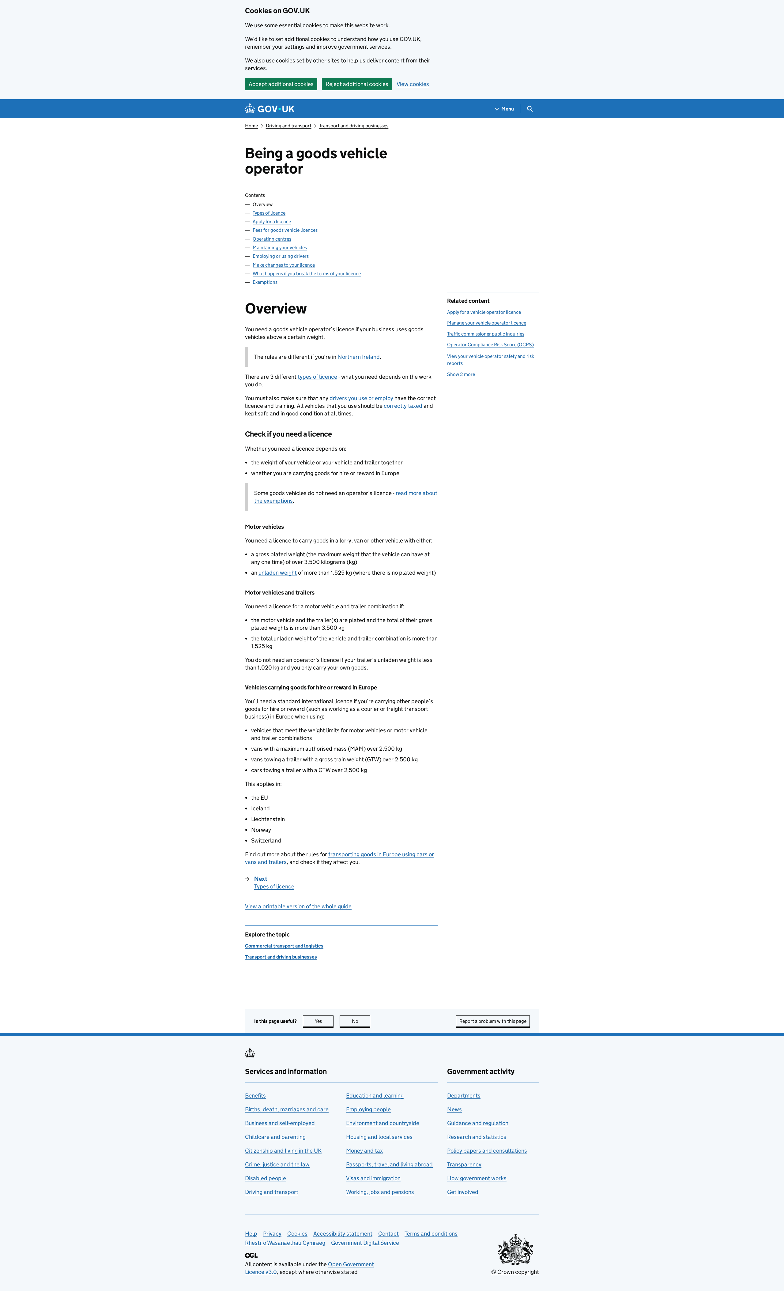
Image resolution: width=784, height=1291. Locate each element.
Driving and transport (288, 126)
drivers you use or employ (361, 398)
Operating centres (272, 239)
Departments (464, 1095)
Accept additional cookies (281, 84)
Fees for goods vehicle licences (285, 230)
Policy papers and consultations (487, 1150)
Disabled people (265, 1178)
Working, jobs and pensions (380, 1191)
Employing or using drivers (281, 256)
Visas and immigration (373, 1178)
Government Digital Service (365, 1242)
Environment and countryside (382, 1123)
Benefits (255, 1095)
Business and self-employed (280, 1123)
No (361, 1021)
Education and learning (375, 1095)
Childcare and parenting (275, 1136)
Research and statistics (476, 1136)
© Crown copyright (515, 1271)
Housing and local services (379, 1136)
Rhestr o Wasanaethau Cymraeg (285, 1242)
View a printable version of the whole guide (298, 906)
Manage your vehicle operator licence (486, 323)
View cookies (413, 84)
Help (251, 1233)
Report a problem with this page (492, 1021)
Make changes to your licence (284, 265)
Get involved (462, 1191)
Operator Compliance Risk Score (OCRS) (490, 344)
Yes (324, 1021)
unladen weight (277, 572)
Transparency (464, 1164)
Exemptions (265, 282)
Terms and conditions (431, 1233)
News (454, 1109)
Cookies (297, 1233)
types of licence (317, 376)
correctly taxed (403, 405)
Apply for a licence (272, 221)
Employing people (368, 1109)
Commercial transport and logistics (284, 946)
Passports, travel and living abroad (389, 1164)
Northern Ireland (358, 356)
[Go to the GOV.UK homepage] (270, 108)
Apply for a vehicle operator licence (484, 312)
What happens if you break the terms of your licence (307, 273)
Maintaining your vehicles (280, 247)
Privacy (272, 1233)
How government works (477, 1178)
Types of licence (269, 213)
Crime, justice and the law (277, 1164)
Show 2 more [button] (461, 374)
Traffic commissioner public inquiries (485, 334)
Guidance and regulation (477, 1123)
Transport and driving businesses (353, 126)
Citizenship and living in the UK (283, 1150)
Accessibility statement (342, 1233)
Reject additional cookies (357, 84)
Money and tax (364, 1150)
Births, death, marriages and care (287, 1109)
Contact (388, 1233)
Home (251, 126)
